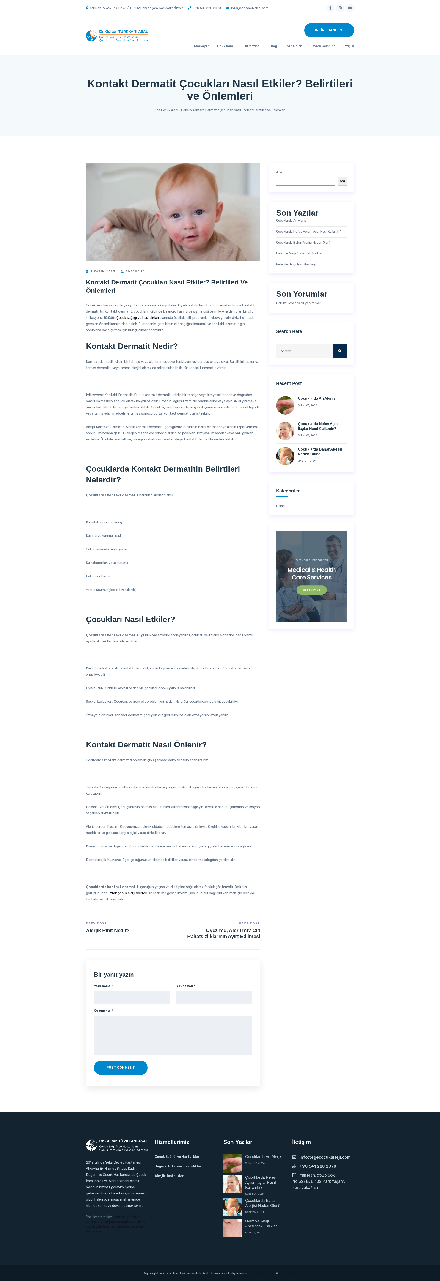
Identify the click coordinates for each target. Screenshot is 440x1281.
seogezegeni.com (261, 1273)
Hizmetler (251, 46)
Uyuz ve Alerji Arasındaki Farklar (299, 253)
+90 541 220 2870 (318, 1166)
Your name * (103, 986)
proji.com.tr (288, 1273)
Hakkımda (225, 46)
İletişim (348, 46)
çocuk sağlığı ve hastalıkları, (106, 1227)
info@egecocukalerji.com (325, 1157)
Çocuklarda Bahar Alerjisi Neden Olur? (303, 242)
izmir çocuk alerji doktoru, (105, 1222)
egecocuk (134, 271)
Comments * (103, 1010)
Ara (279, 172)
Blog (273, 46)
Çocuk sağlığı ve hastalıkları (137, 318)
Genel (280, 506)
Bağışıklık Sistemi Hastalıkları (178, 1166)
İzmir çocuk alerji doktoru (128, 893)
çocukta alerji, (134, 1222)
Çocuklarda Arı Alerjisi (291, 220)
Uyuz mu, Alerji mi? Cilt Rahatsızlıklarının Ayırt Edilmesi (223, 933)
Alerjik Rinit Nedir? (107, 930)
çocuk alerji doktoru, (127, 1217)
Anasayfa (202, 46)
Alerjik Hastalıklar (169, 1176)
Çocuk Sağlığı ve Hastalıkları (178, 1157)
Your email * (185, 986)
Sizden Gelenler (322, 46)
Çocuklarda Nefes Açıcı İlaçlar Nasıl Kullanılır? (309, 231)
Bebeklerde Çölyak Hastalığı (296, 264)
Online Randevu (329, 30)
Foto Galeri (294, 46)
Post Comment (121, 1068)
